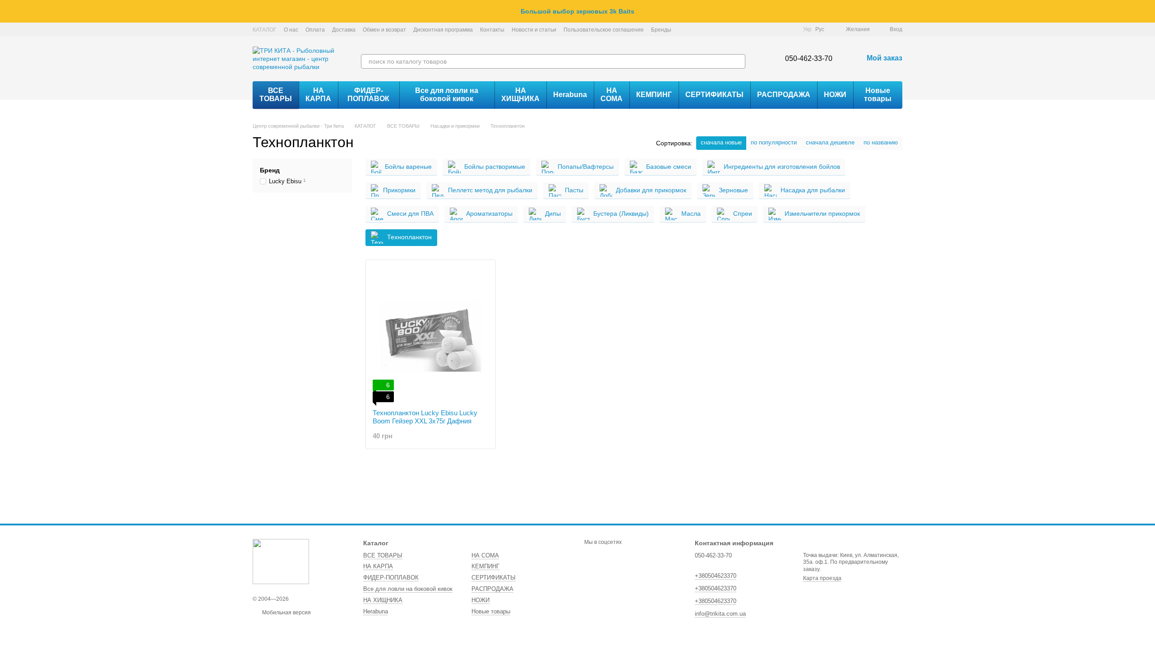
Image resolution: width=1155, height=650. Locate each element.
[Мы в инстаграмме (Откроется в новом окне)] (768, 29)
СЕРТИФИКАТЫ (714, 94)
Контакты (492, 30)
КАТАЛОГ (265, 30)
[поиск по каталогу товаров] (738, 61)
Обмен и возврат (384, 30)
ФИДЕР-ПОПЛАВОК (368, 94)
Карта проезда (822, 578)
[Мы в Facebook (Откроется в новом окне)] (758, 29)
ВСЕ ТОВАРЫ (275, 94)
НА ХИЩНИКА (520, 94)
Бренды (661, 30)
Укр (807, 29)
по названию (881, 142)
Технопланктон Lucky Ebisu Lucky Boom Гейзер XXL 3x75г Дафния (425, 417)
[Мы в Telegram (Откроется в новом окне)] (779, 29)
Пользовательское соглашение (604, 30)
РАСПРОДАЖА (783, 94)
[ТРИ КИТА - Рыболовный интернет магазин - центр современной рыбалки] (281, 561)
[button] (1147, 11)
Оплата (315, 30)
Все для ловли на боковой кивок (446, 94)
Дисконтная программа (443, 30)
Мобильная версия (286, 612)
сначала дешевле (830, 142)
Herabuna (570, 94)
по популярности (774, 142)
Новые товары (878, 94)
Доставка (344, 30)
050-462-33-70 (808, 58)
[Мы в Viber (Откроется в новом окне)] (790, 29)
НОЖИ (835, 94)
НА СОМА (612, 94)
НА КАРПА (318, 94)
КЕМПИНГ (654, 94)
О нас (291, 30)
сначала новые (721, 142)
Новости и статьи (534, 30)
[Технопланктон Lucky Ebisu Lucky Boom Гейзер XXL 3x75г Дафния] (431, 334)
